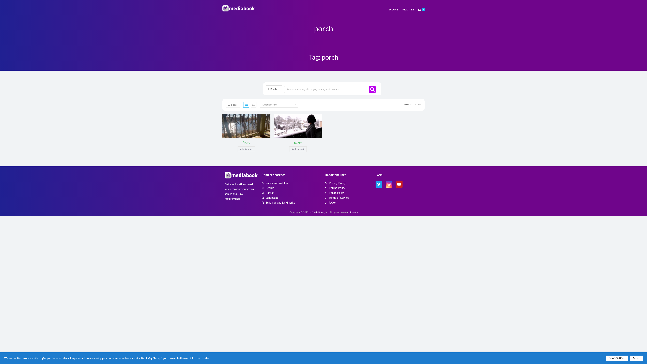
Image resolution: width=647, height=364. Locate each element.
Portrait (266, 117)
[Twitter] (379, 184)
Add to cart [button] (246, 149)
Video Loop (258, 118)
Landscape (317, 117)
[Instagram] (389, 184)
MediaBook (318, 212)
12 (411, 104)
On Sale (263, 135)
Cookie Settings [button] (616, 358)
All (419, 104)
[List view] (253, 105)
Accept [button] (636, 358)
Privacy (354, 212)
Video (247, 118)
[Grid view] (246, 105)
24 (415, 104)
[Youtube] (399, 184)
